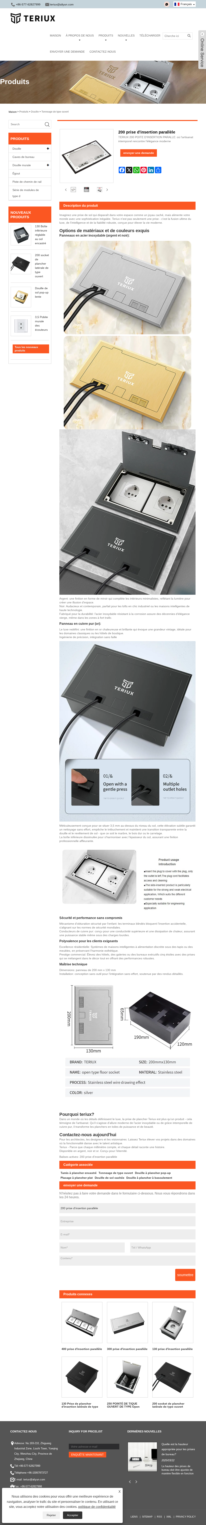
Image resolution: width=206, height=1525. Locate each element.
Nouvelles (126, 35)
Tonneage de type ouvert (55, 111)
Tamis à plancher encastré (79, 1173)
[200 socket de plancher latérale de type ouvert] (173, 1377)
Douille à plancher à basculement (149, 1177)
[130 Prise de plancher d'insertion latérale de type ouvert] (82, 1377)
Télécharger (149, 35)
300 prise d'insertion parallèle (127, 1349)
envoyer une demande (138, 152)
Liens (134, 1516)
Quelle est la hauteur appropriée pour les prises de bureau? (178, 1449)
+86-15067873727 (37, 1472)
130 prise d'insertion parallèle (172, 1349)
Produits (106, 35)
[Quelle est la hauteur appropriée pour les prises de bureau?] (142, 1456)
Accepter (72, 1515)
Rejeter (51, 1515)
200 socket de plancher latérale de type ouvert (168, 1405)
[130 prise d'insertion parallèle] (173, 1322)
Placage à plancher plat (77, 1177)
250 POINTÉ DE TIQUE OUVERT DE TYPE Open (123, 1405)
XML (168, 1516)
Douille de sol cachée (109, 1177)
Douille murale (21, 165)
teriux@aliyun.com (62, 4)
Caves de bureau (23, 157)
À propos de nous (80, 35)
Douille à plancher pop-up (153, 1173)
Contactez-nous (103, 51)
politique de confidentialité (97, 1506)
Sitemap (147, 1516)
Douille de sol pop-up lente (41, 292)
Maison (55, 35)
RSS (159, 1516)
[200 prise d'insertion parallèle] (73, 189)
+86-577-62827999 (29, 1465)
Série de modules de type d (25, 193)
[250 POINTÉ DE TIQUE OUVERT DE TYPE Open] (127, 1377)
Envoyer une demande (67, 51)
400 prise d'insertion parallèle (82, 1349)
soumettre (185, 1275)
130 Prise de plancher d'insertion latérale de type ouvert (80, 1405)
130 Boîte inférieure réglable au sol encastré (41, 235)
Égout (16, 173)
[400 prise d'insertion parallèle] (82, 1322)
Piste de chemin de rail (26, 181)
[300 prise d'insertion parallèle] (127, 1322)
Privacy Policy (186, 1516)
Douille (35, 111)
